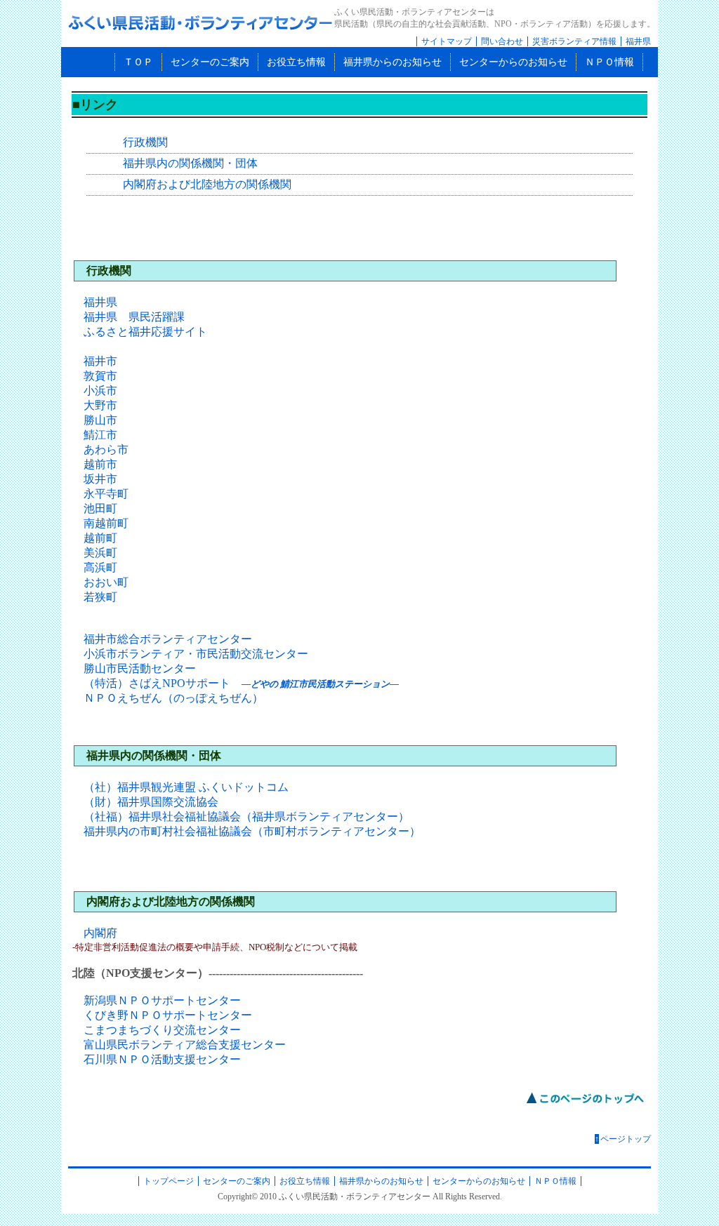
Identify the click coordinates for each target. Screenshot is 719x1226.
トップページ (168, 1181)
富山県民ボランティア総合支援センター (185, 1045)
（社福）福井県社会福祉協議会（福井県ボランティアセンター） (246, 816)
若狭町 (100, 597)
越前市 (100, 464)
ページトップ (623, 1139)
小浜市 (100, 391)
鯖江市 (100, 435)
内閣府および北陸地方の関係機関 (207, 184)
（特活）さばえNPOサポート (241, 683)
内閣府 (100, 933)
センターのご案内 (210, 62)
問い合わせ (502, 41)
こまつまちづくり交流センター (162, 1030)
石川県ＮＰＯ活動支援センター (162, 1059)
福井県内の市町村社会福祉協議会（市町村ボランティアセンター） (252, 831)
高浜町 (100, 567)
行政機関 (145, 142)
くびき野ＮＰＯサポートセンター (168, 1015)
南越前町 (106, 523)
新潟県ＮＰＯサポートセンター (162, 1000)
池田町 (100, 508)
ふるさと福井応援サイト (145, 332)
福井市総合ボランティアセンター (168, 639)
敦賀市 (100, 376)
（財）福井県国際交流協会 (151, 802)
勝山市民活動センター (140, 668)
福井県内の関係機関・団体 (190, 163)
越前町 (100, 538)
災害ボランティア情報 (574, 41)
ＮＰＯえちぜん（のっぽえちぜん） (173, 698)
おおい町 (106, 582)
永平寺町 (106, 494)
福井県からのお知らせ (392, 62)
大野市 (100, 405)
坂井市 (100, 479)
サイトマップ (446, 41)
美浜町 (100, 553)
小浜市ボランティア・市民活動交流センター (196, 654)
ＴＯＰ (138, 62)
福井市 (100, 361)
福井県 (638, 41)
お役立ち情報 (296, 62)
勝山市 (100, 420)
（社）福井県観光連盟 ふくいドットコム (186, 787)
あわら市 (106, 449)
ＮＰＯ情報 (609, 62)
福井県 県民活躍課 (134, 317)
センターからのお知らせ (513, 62)
